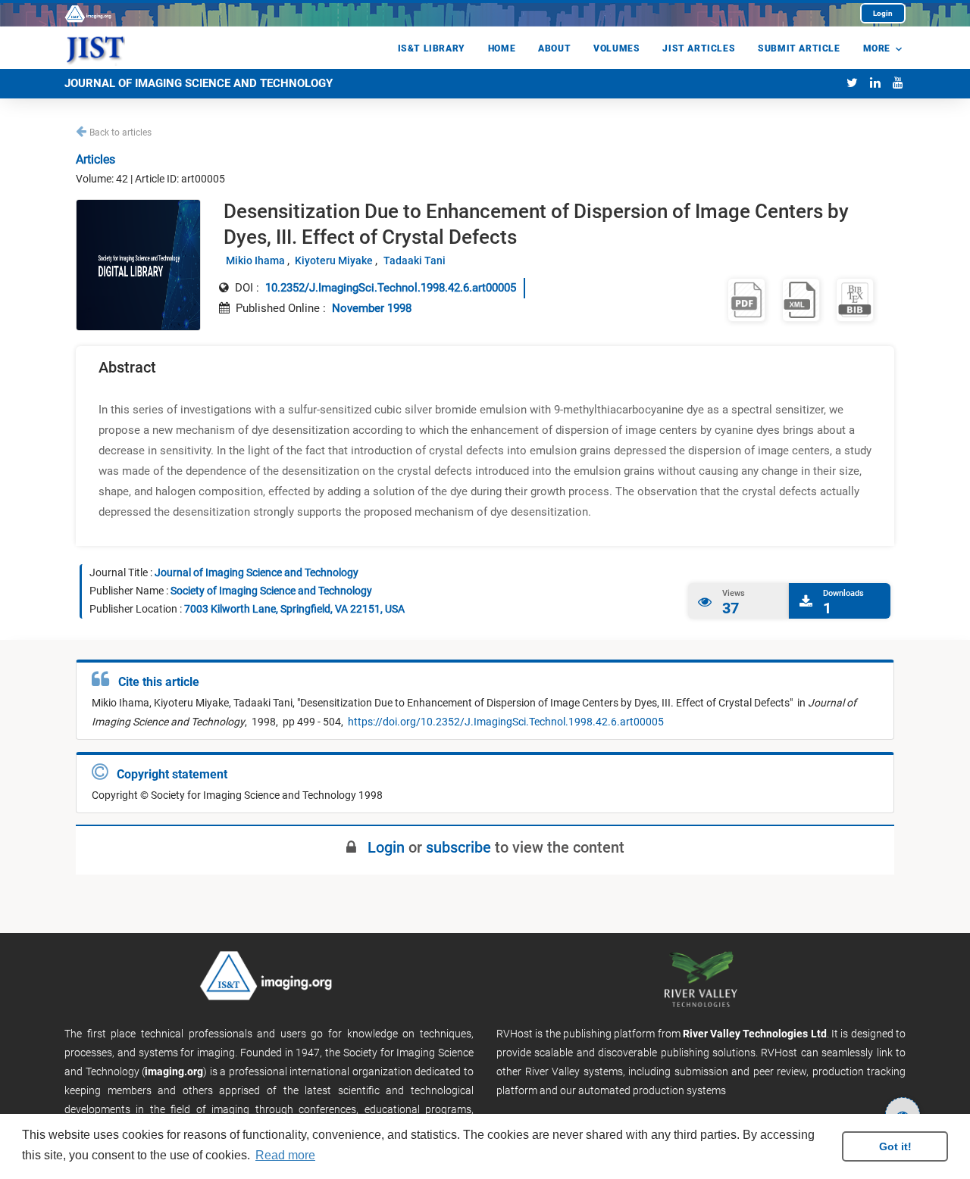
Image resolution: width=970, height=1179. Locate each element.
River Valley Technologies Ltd (755, 1034)
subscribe (458, 847)
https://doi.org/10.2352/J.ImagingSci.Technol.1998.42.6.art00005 (505, 722)
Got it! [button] (895, 1146)
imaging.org (174, 1071)
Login (883, 13)
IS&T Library (431, 48)
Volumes (616, 48)
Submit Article (799, 48)
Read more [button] (285, 1155)
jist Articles (698, 48)
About (554, 48)
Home (501, 48)
